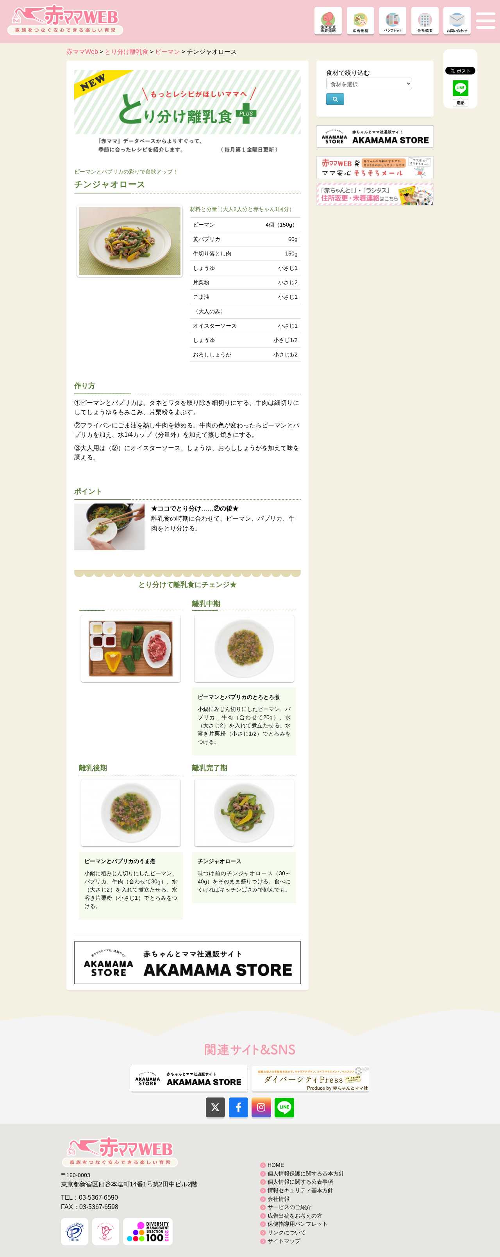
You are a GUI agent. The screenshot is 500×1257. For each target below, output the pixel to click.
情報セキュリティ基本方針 (300, 1190)
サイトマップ (284, 1241)
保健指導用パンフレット (298, 1224)
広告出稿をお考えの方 (295, 1216)
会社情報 (278, 1199)
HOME (276, 1165)
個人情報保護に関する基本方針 (306, 1173)
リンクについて (287, 1232)
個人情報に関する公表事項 (300, 1182)
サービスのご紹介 (289, 1207)
